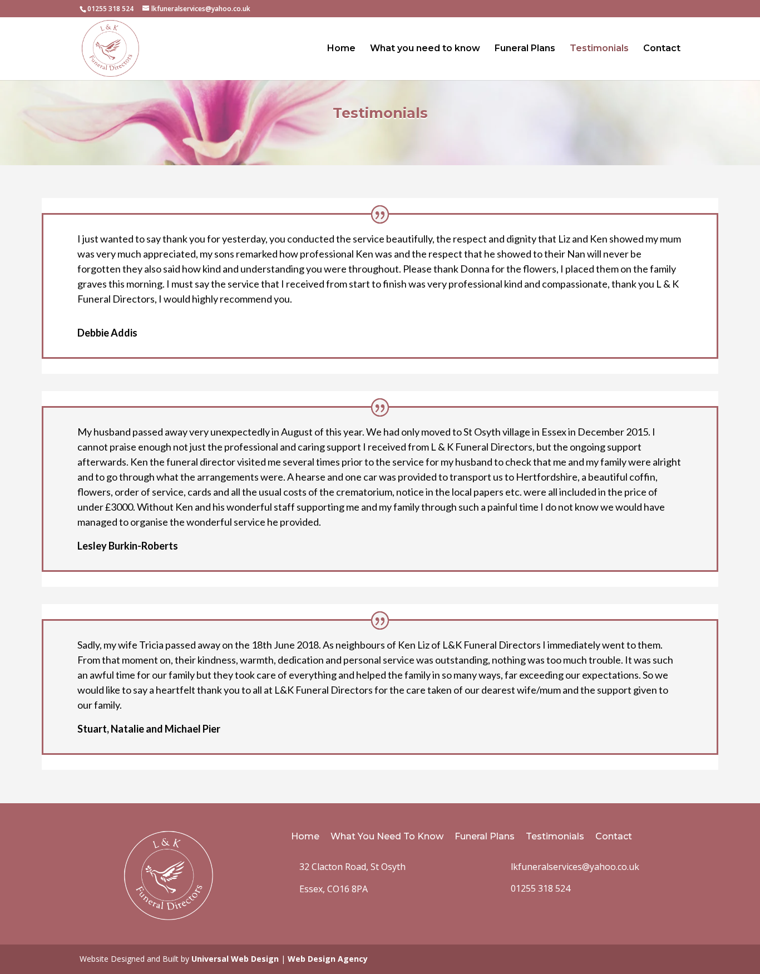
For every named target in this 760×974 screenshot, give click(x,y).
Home (341, 49)
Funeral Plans (525, 49)
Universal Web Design (235, 958)
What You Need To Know (386, 836)
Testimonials (599, 49)
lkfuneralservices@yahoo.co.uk (575, 867)
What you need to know (425, 49)
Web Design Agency (328, 958)
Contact (661, 49)
